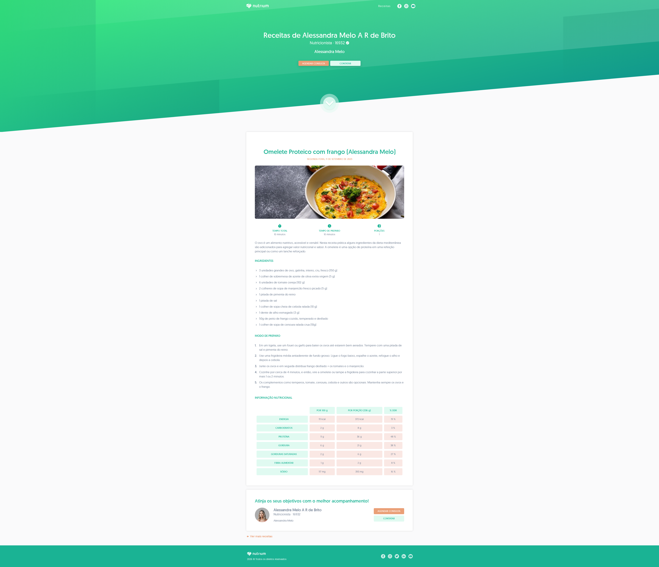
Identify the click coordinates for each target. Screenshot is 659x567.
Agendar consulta (313, 63)
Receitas (384, 6)
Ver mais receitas (261, 536)
